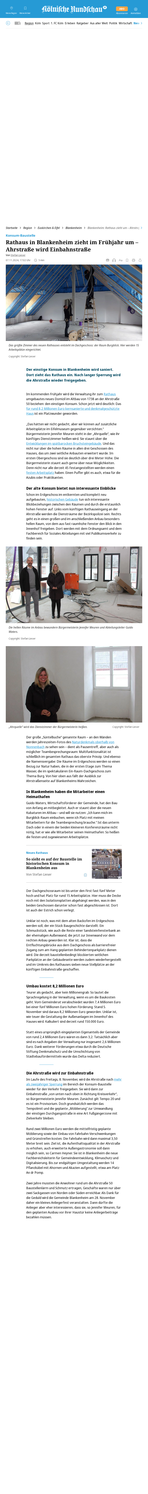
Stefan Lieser (18, 255)
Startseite (12, 228)
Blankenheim (74, 228)
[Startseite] (74, 9)
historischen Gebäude (62, 499)
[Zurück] (8, 23)
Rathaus (110, 394)
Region (27, 228)
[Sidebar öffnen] (17, 23)
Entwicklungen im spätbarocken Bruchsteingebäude (63, 443)
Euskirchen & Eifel (49, 228)
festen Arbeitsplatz (40, 472)
